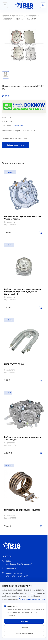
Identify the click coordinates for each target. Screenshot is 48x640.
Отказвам (24, 627)
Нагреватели (31, 16)
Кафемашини (17, 16)
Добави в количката (15, 145)
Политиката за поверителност (32, 599)
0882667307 (11, 568)
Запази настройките (24, 633)
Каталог (5, 16)
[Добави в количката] (41, 232)
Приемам (24, 621)
